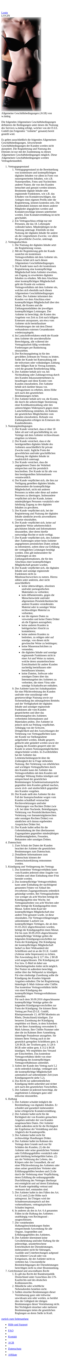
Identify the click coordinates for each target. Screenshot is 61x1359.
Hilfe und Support (17, 1324)
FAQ (11, 1330)
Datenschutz (14, 1348)
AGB (11, 1342)
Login (4, 12)
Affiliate (12, 1354)
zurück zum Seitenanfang (14, 1318)
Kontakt (12, 1336)
